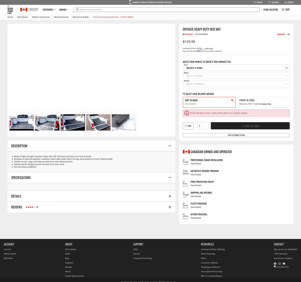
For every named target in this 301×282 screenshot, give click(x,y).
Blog (67, 258)
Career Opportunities (74, 276)
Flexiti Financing (208, 253)
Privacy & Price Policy (142, 258)
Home (10, 17)
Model (186, 81)
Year (186, 65)
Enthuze (189, 34)
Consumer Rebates (209, 262)
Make (186, 73)
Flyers (203, 258)
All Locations (70, 249)
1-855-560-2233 (280, 253)
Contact (136, 253)
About (68, 271)
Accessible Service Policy (212, 271)
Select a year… (195, 67)
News (67, 253)
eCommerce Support (283, 258)
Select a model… (196, 83)
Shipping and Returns (210, 267)
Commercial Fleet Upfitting (213, 249)
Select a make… (195, 75)
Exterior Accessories (41, 17)
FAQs (135, 249)
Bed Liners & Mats (81, 17)
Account (7, 249)
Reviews (68, 267)
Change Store (266, 104)
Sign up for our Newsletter (285, 249)
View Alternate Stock (236, 135)
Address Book (10, 253)
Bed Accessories (61, 17)
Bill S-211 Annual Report (211, 276)
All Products (22, 17)
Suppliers (69, 262)
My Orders (8, 258)
